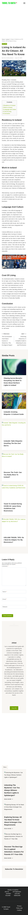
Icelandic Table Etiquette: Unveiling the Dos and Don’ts (13, 443)
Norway (8, 893)
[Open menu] (24, 3)
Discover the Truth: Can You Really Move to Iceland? (13, 475)
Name (5, 591)
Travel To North (12, 890)
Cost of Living (7, 111)
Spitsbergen (17, 891)
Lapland (17, 893)
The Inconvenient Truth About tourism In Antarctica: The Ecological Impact (7, 339)
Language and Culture (9, 109)
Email (5, 599)
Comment (5, 566)
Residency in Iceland (9, 105)
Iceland (4, 43)
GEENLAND (17, 895)
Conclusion (6, 113)
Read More (8, 799)
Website (5, 607)
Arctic (7, 891)
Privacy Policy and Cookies (19, 908)
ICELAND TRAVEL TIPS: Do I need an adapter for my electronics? (14, 540)
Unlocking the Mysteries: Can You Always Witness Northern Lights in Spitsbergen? (12, 790)
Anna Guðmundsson (8, 58)
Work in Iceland (7, 107)
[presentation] (14, 367)
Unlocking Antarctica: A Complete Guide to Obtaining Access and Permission (20, 339)
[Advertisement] (14, 21)
